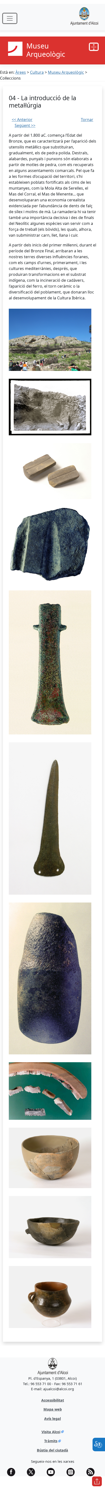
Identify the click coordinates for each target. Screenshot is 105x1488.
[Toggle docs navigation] (94, 46)
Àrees (20, 72)
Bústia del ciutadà (52, 1450)
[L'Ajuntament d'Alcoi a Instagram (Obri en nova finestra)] (72, 1472)
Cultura (37, 72)
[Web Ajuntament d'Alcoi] (84, 18)
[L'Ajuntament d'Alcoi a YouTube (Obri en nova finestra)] (52, 1472)
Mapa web (52, 1409)
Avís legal (52, 1418)
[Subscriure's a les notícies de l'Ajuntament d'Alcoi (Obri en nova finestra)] (92, 1472)
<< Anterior (22, 119)
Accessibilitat (52, 1400)
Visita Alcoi (51, 1431)
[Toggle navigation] (10, 18)
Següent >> (25, 125)
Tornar (87, 119)
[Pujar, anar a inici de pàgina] (97, 1481)
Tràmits (50, 1441)
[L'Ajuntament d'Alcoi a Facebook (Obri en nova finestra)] (13, 1472)
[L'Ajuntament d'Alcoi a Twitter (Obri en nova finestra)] (33, 1472)
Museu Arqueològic (66, 72)
